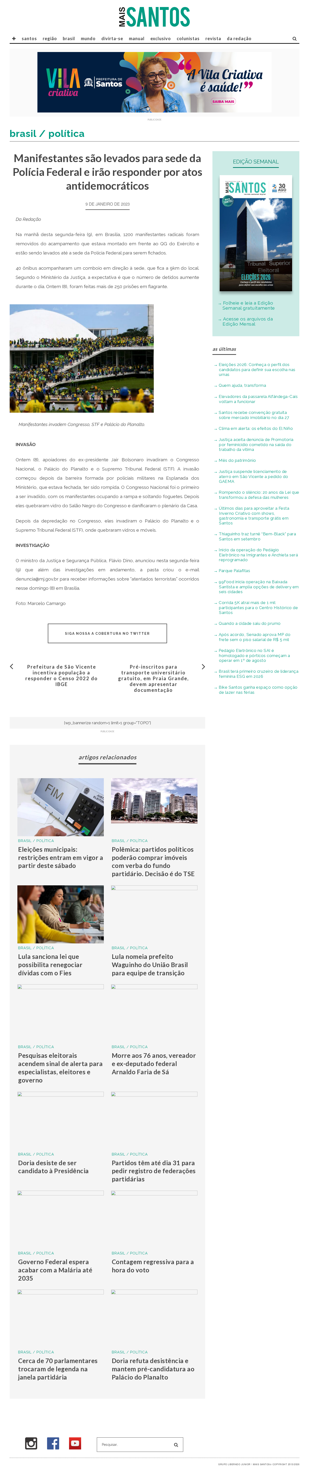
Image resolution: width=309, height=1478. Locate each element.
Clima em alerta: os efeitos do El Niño (256, 428)
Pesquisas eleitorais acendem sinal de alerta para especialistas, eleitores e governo (60, 1068)
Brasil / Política (36, 841)
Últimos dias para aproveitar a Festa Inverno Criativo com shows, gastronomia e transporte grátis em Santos (254, 515)
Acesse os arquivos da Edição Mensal (248, 321)
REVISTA (213, 38)
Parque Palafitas (234, 570)
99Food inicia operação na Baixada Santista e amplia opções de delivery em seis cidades (259, 586)
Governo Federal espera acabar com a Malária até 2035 (55, 1270)
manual (137, 38)
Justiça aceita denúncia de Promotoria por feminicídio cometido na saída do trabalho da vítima (256, 444)
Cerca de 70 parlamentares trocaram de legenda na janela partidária (58, 1369)
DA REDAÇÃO (239, 38)
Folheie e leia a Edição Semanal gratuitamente (249, 305)
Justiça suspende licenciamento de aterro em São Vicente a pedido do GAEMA (253, 476)
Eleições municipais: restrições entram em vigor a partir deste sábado (60, 857)
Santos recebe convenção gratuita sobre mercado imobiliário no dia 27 (254, 415)
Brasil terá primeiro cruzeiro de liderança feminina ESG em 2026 (258, 674)
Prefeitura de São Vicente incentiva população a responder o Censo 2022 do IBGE (61, 675)
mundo (88, 38)
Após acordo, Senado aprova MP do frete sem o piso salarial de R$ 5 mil (254, 637)
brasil (69, 38)
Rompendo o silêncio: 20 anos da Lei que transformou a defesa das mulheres (259, 495)
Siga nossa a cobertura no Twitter (107, 633)
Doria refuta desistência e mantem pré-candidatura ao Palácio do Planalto (153, 1369)
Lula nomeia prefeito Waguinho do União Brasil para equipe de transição (150, 965)
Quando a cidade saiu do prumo (250, 623)
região (50, 38)
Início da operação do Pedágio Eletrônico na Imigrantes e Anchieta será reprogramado (258, 554)
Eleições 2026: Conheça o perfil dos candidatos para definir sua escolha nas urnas (257, 369)
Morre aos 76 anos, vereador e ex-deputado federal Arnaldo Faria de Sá (154, 1064)
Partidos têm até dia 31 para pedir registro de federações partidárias (154, 1171)
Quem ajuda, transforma (242, 385)
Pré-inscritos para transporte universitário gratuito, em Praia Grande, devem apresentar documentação (153, 678)
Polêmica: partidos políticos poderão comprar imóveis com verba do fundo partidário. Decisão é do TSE (153, 861)
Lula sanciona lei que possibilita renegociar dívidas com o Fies (50, 965)
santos (29, 38)
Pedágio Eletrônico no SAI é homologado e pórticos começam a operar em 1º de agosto (254, 655)
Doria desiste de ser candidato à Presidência (53, 1167)
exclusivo (160, 38)
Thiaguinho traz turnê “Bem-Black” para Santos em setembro (257, 536)
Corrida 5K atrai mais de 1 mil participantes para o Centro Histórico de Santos (258, 607)
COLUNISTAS (188, 38)
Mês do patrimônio (237, 460)
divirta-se (112, 38)
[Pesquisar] (294, 38)
